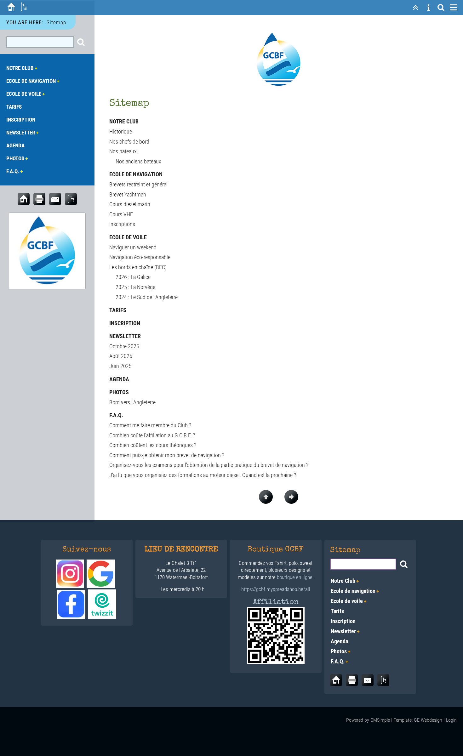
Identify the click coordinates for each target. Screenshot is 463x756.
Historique (120, 131)
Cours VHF (121, 214)
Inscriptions (122, 224)
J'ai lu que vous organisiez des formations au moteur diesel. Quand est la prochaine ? (202, 475)
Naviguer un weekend (133, 247)
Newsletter (125, 336)
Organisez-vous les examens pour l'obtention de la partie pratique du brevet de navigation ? (208, 465)
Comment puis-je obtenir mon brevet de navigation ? (166, 455)
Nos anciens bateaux (138, 161)
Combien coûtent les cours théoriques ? (152, 445)
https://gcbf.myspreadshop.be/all (275, 589)
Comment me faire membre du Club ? (150, 425)
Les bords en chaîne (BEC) (138, 267)
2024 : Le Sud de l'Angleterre (147, 297)
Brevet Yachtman (127, 194)
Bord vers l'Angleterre (132, 402)
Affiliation (276, 602)
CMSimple (380, 720)
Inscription (124, 323)
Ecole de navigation (136, 174)
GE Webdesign (428, 720)
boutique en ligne (294, 577)
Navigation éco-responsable (139, 257)
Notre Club (124, 121)
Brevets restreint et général (138, 184)
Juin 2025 (120, 366)
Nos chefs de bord (129, 141)
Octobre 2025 (124, 346)
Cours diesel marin (129, 204)
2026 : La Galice (133, 277)
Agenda (119, 379)
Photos (119, 392)
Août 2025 (120, 356)
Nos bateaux (123, 151)
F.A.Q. (116, 415)
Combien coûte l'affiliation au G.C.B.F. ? (152, 435)
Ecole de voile (128, 237)
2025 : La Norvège (135, 287)
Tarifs (117, 310)
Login (451, 720)
